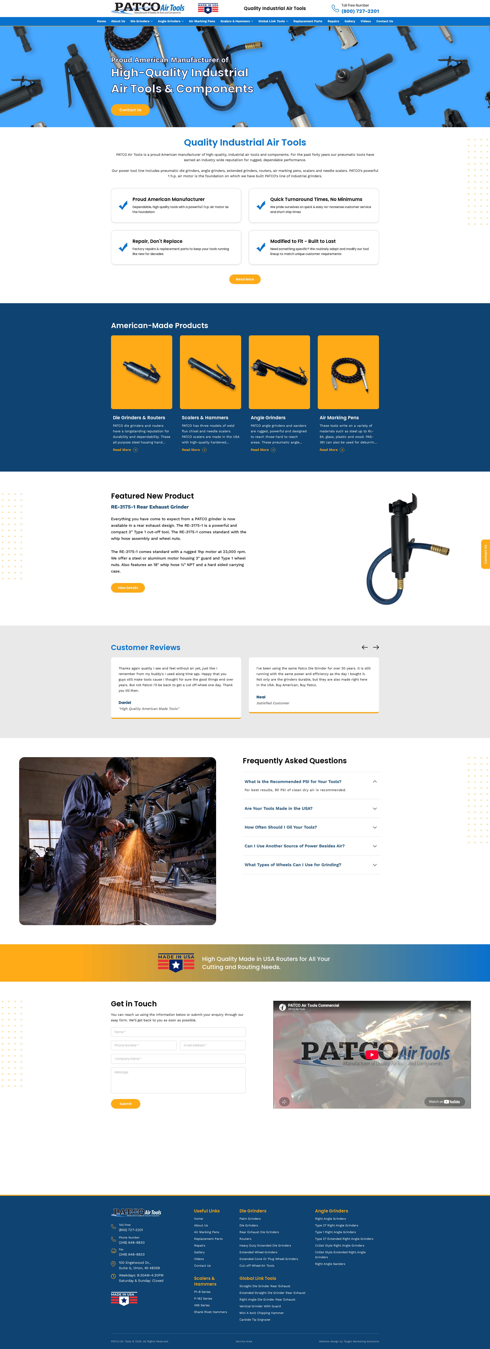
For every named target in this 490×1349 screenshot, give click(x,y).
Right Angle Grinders (330, 1218)
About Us (118, 21)
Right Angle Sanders (330, 1264)
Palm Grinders (250, 1218)
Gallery (350, 21)
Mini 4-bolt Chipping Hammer (261, 1313)
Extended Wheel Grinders (258, 1252)
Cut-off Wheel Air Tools (256, 1265)
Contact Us (384, 21)
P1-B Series (202, 1292)
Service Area (244, 1341)
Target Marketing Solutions (361, 1341)
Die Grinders (140, 21)
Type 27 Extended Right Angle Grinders (344, 1239)
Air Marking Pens (202, 21)
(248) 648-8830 (132, 1242)
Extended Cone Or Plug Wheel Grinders (268, 1259)
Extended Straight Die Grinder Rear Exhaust (272, 1293)
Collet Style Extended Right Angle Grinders (340, 1254)
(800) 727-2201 (131, 1230)
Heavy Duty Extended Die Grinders (265, 1245)
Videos (366, 21)
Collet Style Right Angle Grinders (339, 1245)
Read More (245, 279)
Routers (245, 1239)
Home (101, 21)
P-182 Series (203, 1298)
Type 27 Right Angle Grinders (336, 1225)
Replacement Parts (307, 21)
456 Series (202, 1305)
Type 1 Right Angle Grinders (335, 1232)
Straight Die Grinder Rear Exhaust (264, 1286)
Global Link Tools (271, 21)
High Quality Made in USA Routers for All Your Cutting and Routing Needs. (266, 963)
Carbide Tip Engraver (255, 1319)
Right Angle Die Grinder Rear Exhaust (267, 1299)
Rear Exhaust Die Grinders (259, 1232)
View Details (128, 588)
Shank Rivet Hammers (210, 1312)
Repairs (333, 21)
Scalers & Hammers (235, 21)
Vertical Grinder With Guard (260, 1306)
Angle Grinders (169, 21)
